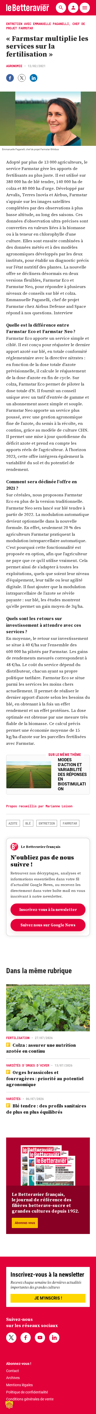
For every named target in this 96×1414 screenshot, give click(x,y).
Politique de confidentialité (27, 1392)
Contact (12, 1371)
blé (28, 823)
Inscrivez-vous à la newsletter (48, 909)
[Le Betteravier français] (27, 7)
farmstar (70, 823)
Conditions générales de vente (30, 1399)
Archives (13, 1378)
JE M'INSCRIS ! (48, 1298)
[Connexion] (73, 8)
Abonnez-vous (25, 1223)
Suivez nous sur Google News (48, 925)
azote (12, 823)
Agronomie (14, 66)
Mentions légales (19, 1385)
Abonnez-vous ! (18, 1364)
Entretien (47, 823)
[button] (9, 1404)
